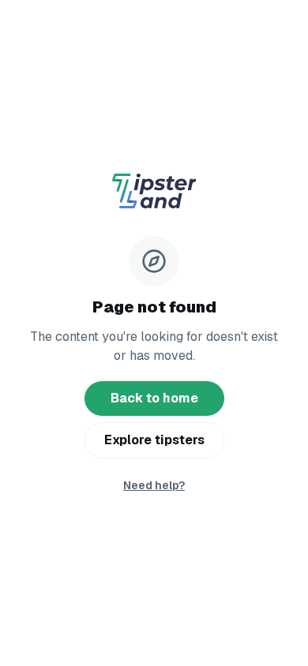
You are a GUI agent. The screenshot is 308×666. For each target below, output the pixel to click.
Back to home (154, 398)
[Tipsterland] (153, 194)
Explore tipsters (154, 440)
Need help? (154, 485)
